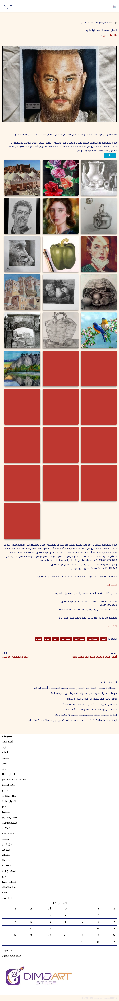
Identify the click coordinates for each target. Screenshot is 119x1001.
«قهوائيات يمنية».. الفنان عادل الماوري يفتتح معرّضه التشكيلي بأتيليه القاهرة (75, 688)
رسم (55, 639)
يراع (4, 769)
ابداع (104, 639)
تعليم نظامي (9, 823)
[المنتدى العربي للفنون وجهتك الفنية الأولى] (114, 6)
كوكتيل (6, 828)
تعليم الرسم (79, 639)
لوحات (38, 639)
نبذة (4, 892)
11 (66, 922)
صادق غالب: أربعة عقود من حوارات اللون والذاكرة (92, 699)
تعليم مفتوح (9, 817)
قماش (5, 758)
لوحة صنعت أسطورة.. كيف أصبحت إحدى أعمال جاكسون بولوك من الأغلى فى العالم (72, 720)
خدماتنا (6, 812)
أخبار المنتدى (9, 796)
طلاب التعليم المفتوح (14, 779)
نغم (4, 763)
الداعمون (7, 898)
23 (98, 935)
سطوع (5, 839)
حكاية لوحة (8, 833)
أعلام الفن (7, 742)
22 (114, 935)
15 (114, 929)
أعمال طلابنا (8, 774)
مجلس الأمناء (9, 887)
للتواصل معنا (9, 882)
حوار (4, 806)
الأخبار (5, 790)
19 (50, 929)
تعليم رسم (66, 639)
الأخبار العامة (9, 801)
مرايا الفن (7, 844)
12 (50, 922)
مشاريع (6, 850)
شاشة (5, 752)
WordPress (87, 998)
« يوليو (8, 950)
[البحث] (5, 6)
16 (98, 929)
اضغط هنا (111, 585)
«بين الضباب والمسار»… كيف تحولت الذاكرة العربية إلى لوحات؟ (84, 693)
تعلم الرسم (92, 639)
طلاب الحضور (110, 35)
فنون (47, 639)
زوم (4, 747)
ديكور (5, 876)
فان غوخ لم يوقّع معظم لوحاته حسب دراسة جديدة (90, 704)
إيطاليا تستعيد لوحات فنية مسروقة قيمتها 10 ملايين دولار (86, 715)
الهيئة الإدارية (9, 871)
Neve (114, 998)
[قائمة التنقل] (10, 6)
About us (7, 860)
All (110, 155)
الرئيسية (113, 23)
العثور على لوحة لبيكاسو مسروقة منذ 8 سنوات (91, 709)
